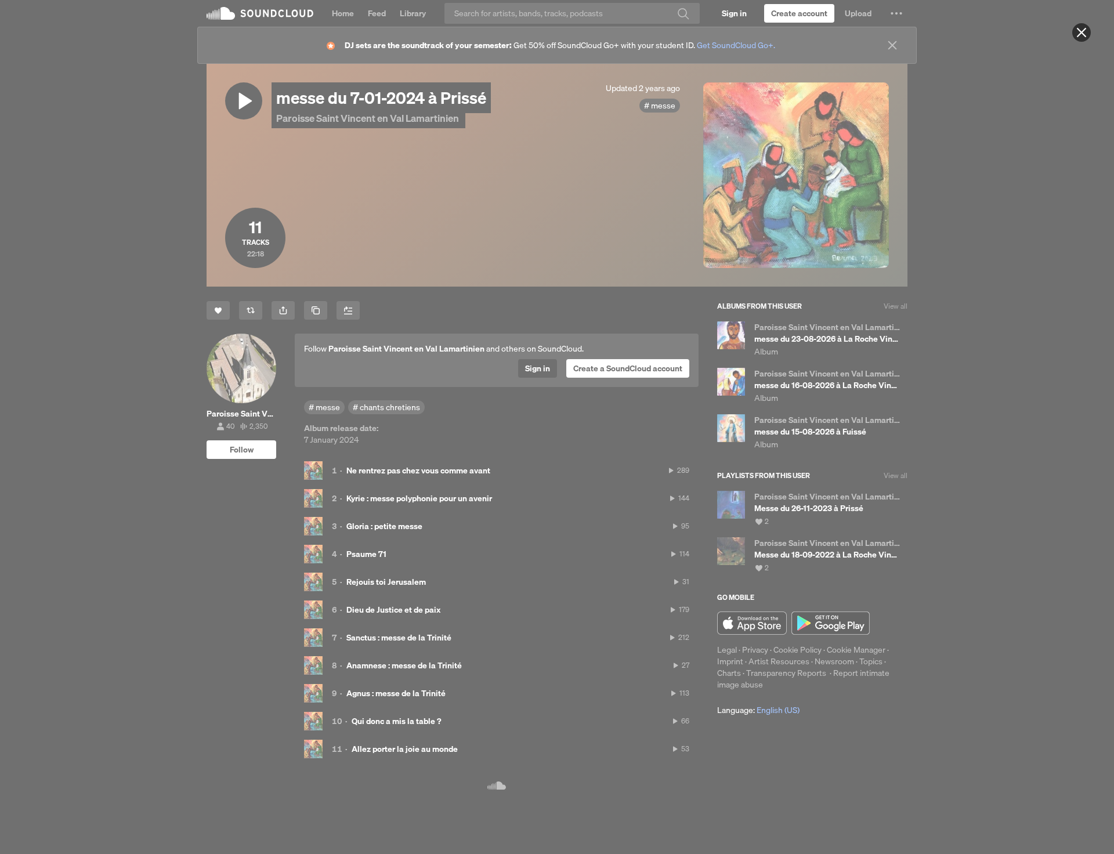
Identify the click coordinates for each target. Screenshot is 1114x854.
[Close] (1081, 32)
